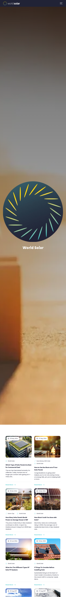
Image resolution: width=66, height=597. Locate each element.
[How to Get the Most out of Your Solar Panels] (47, 447)
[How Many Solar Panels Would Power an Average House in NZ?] (19, 499)
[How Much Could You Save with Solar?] (47, 499)
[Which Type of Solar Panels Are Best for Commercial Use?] (19, 447)
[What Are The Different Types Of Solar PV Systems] (19, 549)
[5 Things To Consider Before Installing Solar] (47, 549)
